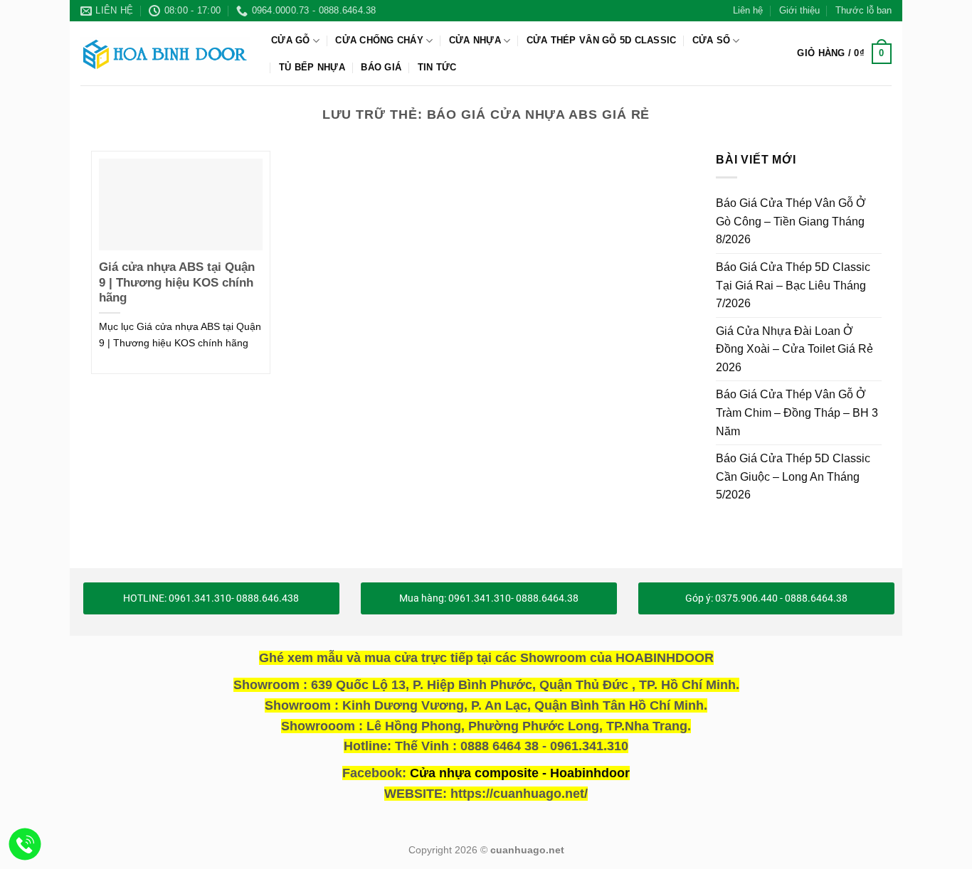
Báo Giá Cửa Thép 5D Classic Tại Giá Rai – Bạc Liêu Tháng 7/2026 (793, 285)
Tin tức (437, 67)
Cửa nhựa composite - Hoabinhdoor (520, 773)
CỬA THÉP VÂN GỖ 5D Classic (602, 40)
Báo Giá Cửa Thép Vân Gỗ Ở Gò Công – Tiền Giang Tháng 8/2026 (791, 221)
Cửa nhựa (475, 40)
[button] (844, 54)
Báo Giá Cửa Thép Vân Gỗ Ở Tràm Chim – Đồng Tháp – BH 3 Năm (797, 412)
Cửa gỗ (290, 40)
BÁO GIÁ (381, 67)
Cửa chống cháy (379, 40)
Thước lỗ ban (863, 10)
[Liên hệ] (25, 844)
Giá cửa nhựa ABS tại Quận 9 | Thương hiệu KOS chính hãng (177, 282)
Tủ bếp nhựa (312, 67)
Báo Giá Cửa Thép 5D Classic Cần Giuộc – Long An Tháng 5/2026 (793, 476)
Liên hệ (748, 10)
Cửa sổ (711, 40)
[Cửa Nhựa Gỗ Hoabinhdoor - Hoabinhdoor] (165, 53)
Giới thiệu (799, 10)
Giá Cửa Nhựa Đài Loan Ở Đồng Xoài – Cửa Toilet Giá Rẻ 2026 (794, 348)
